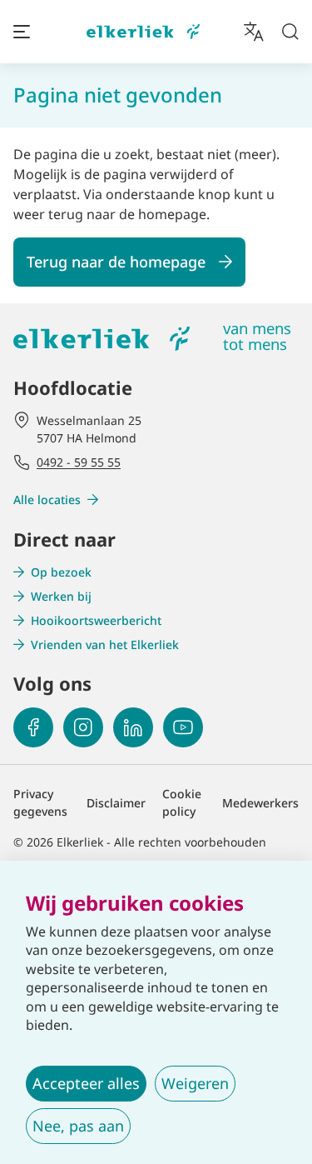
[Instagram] (83, 727)
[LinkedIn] (133, 727)
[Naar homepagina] (143, 32)
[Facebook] (33, 727)
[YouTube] (183, 727)
